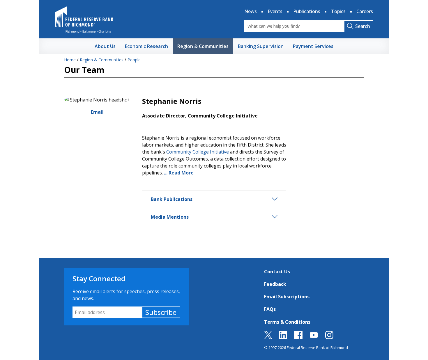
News (250, 11)
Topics (338, 11)
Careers (364, 11)
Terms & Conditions (287, 322)
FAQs (270, 309)
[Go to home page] (84, 19)
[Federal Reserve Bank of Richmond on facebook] (298, 337)
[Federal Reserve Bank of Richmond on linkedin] (283, 337)
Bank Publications (171, 199)
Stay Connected (98, 278)
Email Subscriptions (286, 296)
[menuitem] (105, 46)
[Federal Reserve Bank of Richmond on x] (268, 337)
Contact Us (277, 271)
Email (97, 112)
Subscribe (160, 312)
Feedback (275, 284)
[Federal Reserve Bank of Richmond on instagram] (329, 337)
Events (275, 11)
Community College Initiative (197, 152)
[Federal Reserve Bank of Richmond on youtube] (314, 337)
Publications (306, 11)
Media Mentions (170, 217)
